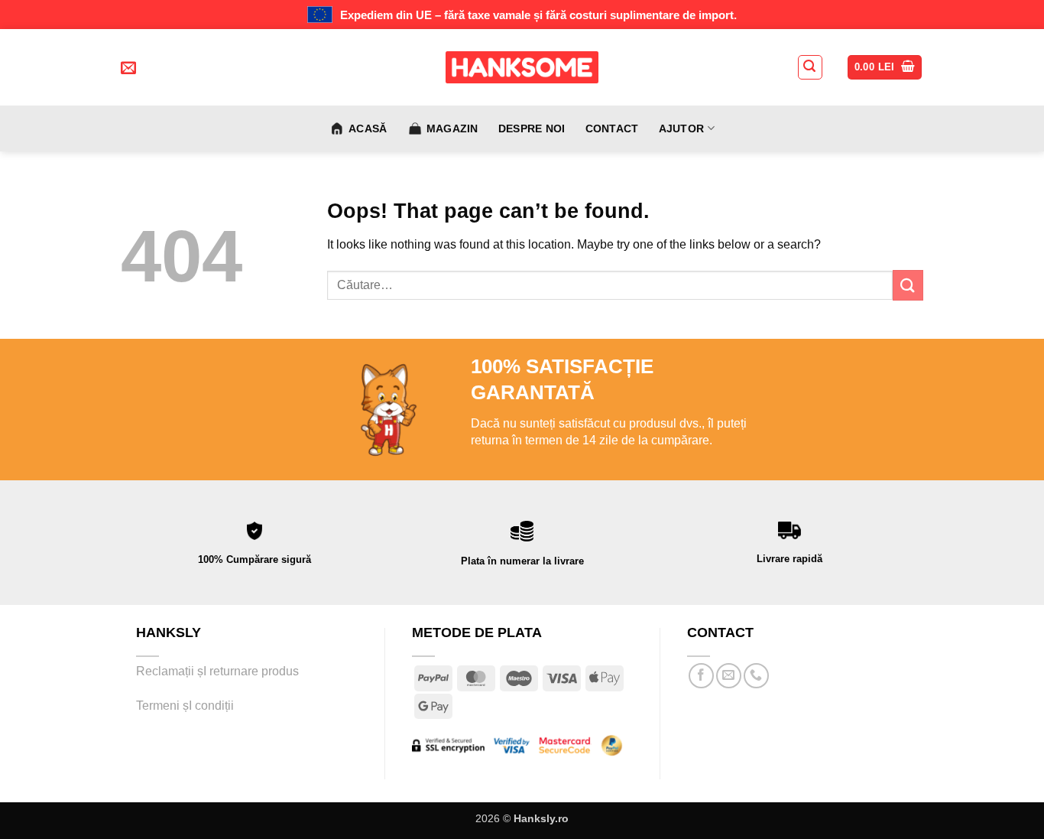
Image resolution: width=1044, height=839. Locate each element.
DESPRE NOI (532, 128)
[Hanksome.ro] (522, 67)
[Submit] (908, 285)
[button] (810, 67)
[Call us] (756, 675)
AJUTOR (682, 128)
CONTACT (612, 128)
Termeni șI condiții (185, 705)
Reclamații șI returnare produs (219, 671)
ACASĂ (368, 128)
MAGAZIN (452, 128)
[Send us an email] (728, 675)
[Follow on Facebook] (701, 675)
